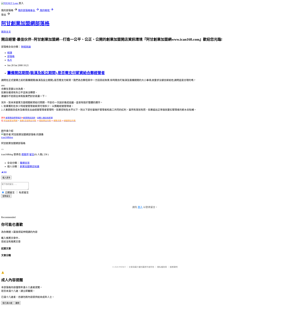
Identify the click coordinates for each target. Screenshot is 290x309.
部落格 (10, 56)
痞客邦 (25, 154)
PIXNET (122, 267)
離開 (17, 303)
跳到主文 (6, 32)
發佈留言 (6, 196)
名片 (9, 60)
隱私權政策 (162, 267)
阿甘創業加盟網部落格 (25, 23)
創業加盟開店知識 (29, 166)
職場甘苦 (25, 163)
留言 (31, 154)
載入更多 (6, 178)
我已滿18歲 (7, 303)
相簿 (9, 53)
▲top (4, 172)
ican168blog (7, 137)
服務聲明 (174, 267)
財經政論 (26, 46)
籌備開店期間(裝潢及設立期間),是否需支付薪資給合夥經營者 (56, 73)
